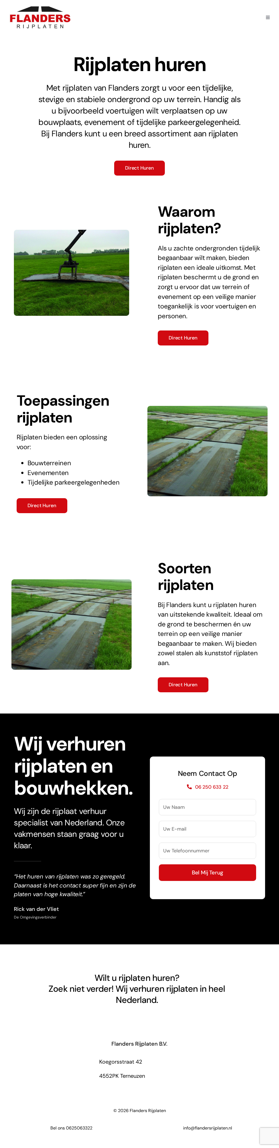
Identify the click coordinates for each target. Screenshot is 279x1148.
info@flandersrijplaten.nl (207, 1128)
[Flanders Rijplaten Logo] (40, 7)
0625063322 (79, 1128)
